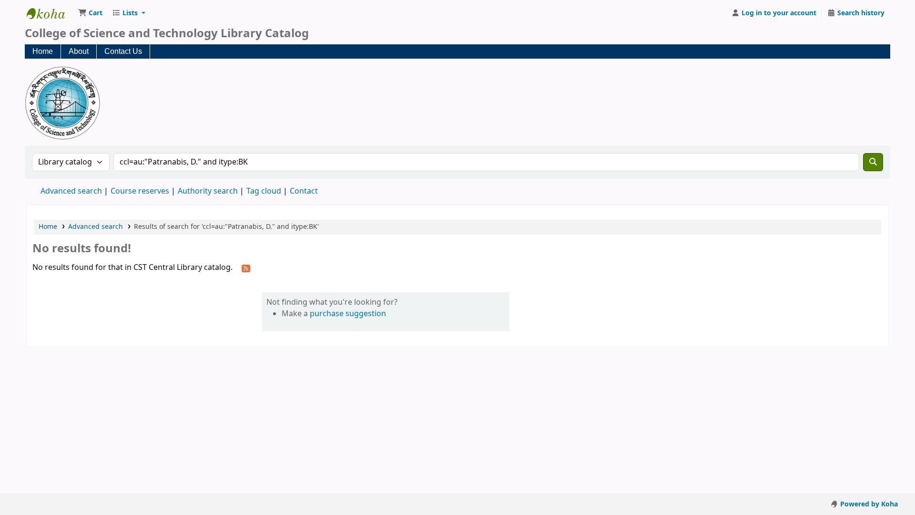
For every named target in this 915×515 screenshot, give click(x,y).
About (79, 51)
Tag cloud (263, 191)
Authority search (208, 191)
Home (42, 51)
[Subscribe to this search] (245, 268)
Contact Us (123, 51)
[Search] (873, 162)
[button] (90, 13)
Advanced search (71, 191)
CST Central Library (50, 13)
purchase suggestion (348, 313)
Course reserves (140, 191)
